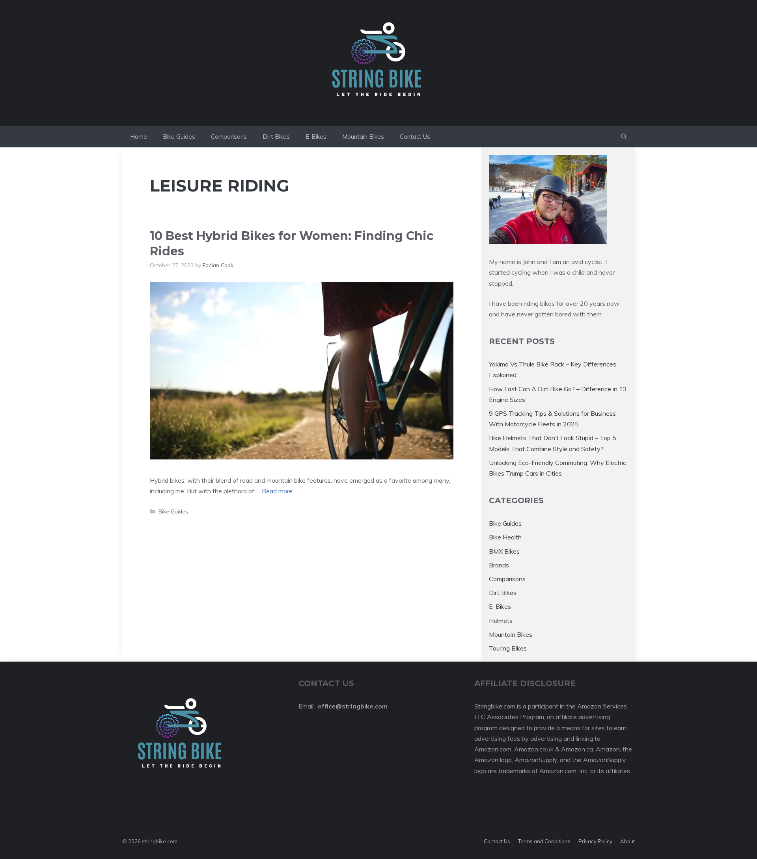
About (627, 841)
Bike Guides (179, 136)
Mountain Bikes (363, 136)
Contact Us (415, 136)
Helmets (501, 621)
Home (138, 136)
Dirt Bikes (276, 136)
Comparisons (229, 136)
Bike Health (505, 537)
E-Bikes (316, 136)
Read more (277, 491)
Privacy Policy (595, 841)
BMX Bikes (504, 551)
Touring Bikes (508, 648)
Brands (499, 565)
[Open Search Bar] (624, 136)
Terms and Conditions (544, 841)
